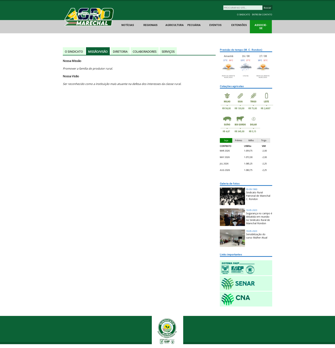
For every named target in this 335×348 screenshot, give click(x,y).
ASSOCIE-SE (261, 27)
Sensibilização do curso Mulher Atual (256, 236)
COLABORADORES (145, 52)
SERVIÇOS (168, 52)
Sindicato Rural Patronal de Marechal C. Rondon (258, 196)
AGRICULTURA (174, 25)
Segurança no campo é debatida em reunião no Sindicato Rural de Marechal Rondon (259, 218)
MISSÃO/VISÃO (98, 52)
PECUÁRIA (194, 25)
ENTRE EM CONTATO (262, 14)
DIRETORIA (120, 52)
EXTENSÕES (239, 25)
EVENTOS (215, 25)
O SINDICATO (244, 14)
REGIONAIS (150, 25)
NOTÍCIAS (127, 25)
